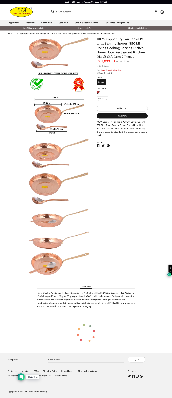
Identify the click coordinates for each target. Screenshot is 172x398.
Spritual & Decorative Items (86, 23)
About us (25, 371)
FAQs (36, 371)
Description (86, 286)
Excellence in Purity (85, 28)
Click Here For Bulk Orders (138, 28)
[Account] (156, 11)
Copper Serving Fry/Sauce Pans (111, 70)
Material (99, 77)
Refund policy (61, 375)
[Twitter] (129, 376)
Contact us (12, 371)
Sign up (136, 359)
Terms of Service (43, 375)
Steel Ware (64, 23)
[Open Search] (52, 11)
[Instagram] (137, 376)
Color (101, 89)
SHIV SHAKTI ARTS (26, 392)
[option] (34, 28)
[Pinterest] (141, 376)
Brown (98, 92)
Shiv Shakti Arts (104, 66)
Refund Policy (67, 371)
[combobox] (102, 99)
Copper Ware (13, 23)
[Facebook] (133, 376)
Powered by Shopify (40, 392)
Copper (101, 82)
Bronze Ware (47, 23)
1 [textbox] (98, 100)
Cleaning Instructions (87, 371)
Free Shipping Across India (33, 28)
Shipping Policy (50, 371)
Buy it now (122, 116)
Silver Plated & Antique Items (117, 23)
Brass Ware (30, 23)
